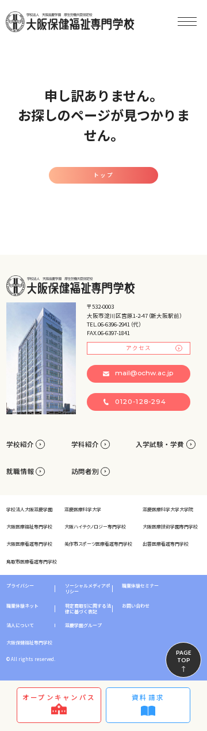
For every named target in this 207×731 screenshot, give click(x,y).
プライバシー (20, 586)
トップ (103, 175)
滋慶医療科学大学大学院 (168, 509)
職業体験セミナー (140, 586)
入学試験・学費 (160, 444)
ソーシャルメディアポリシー (87, 588)
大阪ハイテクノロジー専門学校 (95, 526)
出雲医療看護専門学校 (166, 544)
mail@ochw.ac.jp (144, 373)
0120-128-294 (141, 402)
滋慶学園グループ (83, 625)
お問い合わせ (136, 606)
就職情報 (20, 471)
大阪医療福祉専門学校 (29, 526)
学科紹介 (85, 444)
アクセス (138, 348)
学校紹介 (20, 444)
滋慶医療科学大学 (82, 509)
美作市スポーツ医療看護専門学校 (98, 544)
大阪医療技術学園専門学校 (170, 526)
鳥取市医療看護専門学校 (31, 561)
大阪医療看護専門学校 (29, 544)
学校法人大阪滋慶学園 (29, 509)
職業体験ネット (22, 606)
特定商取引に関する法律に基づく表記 (88, 609)
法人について (20, 625)
